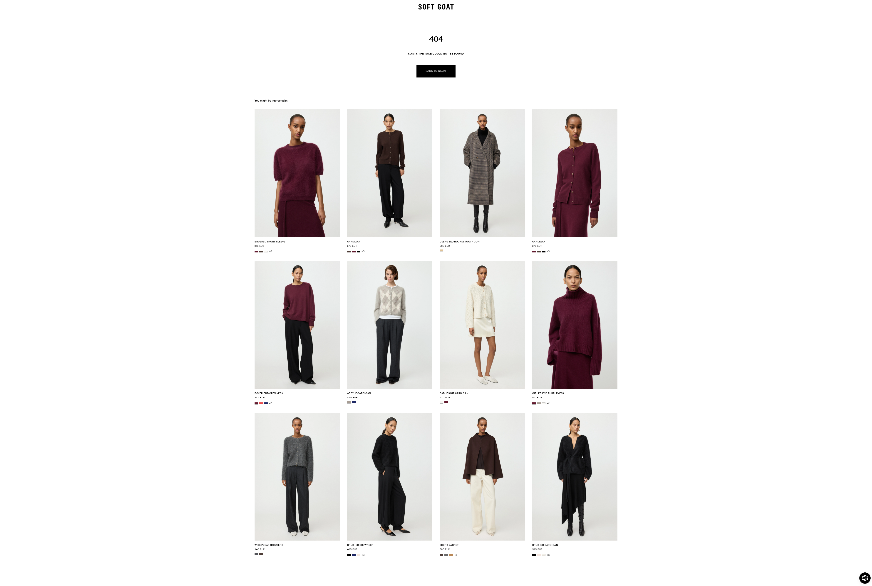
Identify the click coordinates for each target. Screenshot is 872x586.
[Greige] (349, 402)
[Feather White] (266, 251)
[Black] (358, 251)
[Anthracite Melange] (256, 554)
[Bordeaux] (256, 251)
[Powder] (358, 555)
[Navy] (266, 403)
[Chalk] (543, 555)
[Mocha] (261, 251)
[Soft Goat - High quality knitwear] (436, 7)
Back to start (436, 70)
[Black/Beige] (441, 250)
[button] (865, 578)
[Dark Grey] (446, 555)
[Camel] (451, 555)
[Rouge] (261, 403)
